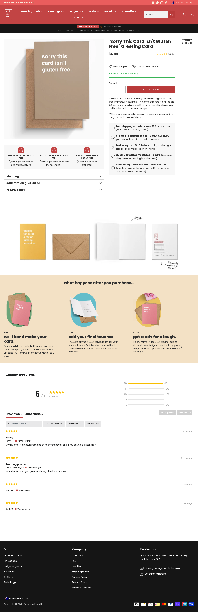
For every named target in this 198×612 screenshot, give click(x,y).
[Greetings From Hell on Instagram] (161, 3)
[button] (146, 383)
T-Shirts (8, 577)
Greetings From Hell (34, 604)
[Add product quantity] (122, 89)
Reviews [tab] (14, 414)
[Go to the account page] (184, 14)
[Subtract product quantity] (111, 89)
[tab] (33, 414)
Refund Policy (79, 577)
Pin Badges (10, 560)
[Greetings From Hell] (8, 14)
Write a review (184, 412)
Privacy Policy (79, 582)
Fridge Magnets (13, 566)
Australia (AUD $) (184, 2)
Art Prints (9, 571)
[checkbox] (93, 424)
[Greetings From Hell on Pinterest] (157, 3)
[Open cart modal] (192, 14)
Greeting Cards (13, 555)
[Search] (171, 14)
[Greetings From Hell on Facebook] (153, 3)
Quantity (114, 83)
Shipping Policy (80, 571)
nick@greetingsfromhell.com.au (163, 568)
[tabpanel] (99, 468)
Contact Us (78, 555)
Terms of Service (81, 587)
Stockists (77, 566)
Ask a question (168, 412)
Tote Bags (10, 582)
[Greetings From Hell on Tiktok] (166, 3)
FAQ (74, 560)
